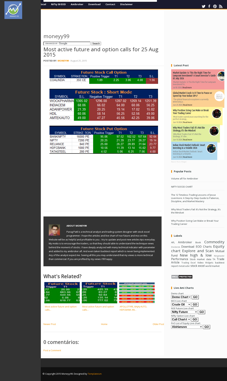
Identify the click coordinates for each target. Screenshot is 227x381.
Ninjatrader (219, 256)
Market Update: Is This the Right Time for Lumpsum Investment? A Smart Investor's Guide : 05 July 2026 (195, 75)
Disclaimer (126, 4)
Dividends (175, 247)
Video (200, 262)
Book (198, 242)
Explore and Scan (198, 250)
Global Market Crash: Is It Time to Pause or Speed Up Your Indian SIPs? (192, 94)
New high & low (196, 255)
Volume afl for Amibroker (184, 178)
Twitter (203, 6)
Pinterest (215, 6)
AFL (173, 242)
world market (212, 266)
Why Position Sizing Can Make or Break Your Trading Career (191, 112)
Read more (187, 87)
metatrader (184, 266)
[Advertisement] (23, 75)
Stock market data (200, 259)
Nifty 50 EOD (58, 4)
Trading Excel (188, 262)
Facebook (209, 6)
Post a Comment (52, 350)
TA (214, 259)
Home (104, 324)
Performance (179, 259)
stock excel (197, 266)
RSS (220, 6)
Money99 (63, 60)
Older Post (158, 324)
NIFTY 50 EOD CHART (182, 186)
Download (94, 4)
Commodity (214, 241)
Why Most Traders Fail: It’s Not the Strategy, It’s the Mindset (189, 129)
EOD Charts (204, 247)
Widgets (209, 262)
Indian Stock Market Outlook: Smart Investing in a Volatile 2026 (189, 146)
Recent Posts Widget (179, 162)
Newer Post (49, 324)
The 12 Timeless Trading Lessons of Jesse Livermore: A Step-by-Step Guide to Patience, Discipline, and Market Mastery (195, 198)
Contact (110, 4)
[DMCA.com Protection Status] (182, 278)
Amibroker (77, 4)
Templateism (95, 373)
